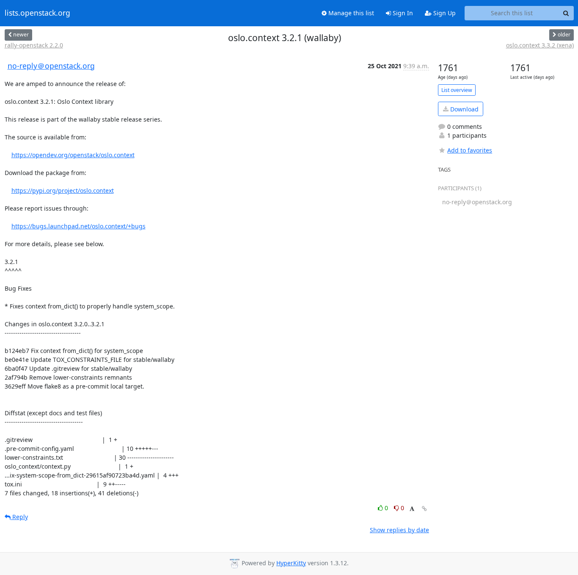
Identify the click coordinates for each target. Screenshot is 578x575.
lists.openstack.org (37, 13)
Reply (19, 517)
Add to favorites (469, 150)
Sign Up (444, 13)
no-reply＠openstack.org (51, 66)
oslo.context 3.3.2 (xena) (540, 45)
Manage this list (350, 13)
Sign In (402, 13)
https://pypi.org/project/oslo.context (62, 190)
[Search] (566, 13)
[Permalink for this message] (424, 508)
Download (464, 109)
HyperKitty (291, 563)
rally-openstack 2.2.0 (34, 45)
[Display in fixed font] (412, 509)
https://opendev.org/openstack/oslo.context (73, 155)
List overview (456, 90)
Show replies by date (399, 530)
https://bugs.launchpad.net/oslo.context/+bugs (78, 226)
